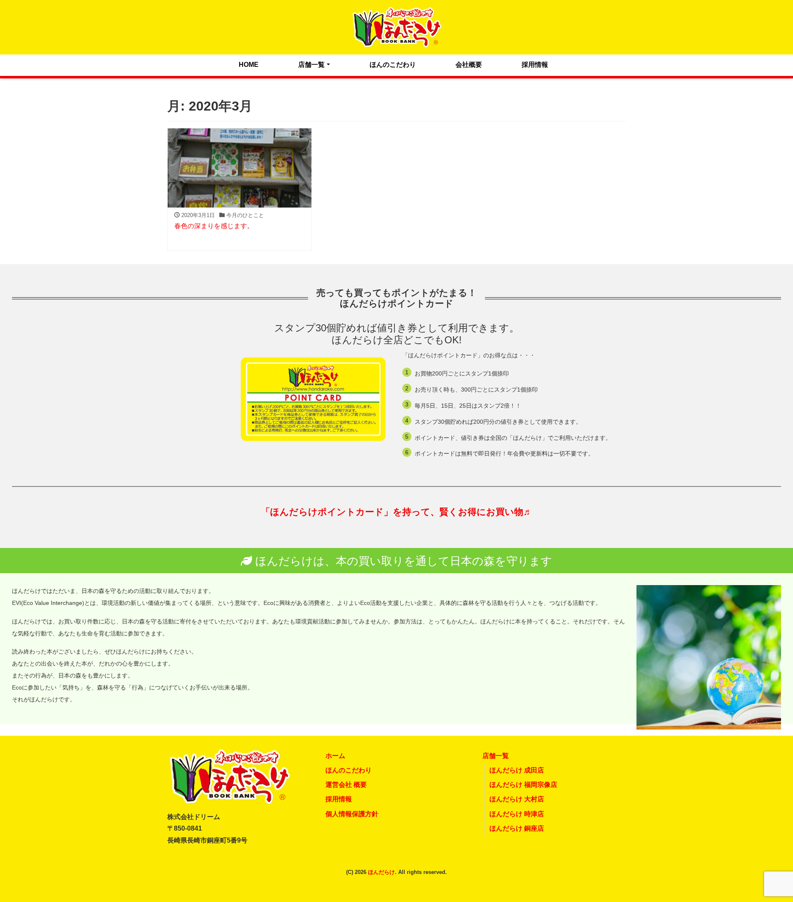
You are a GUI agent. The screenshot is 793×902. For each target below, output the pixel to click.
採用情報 (535, 64)
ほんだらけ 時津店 (516, 813)
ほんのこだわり (393, 64)
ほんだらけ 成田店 (516, 770)
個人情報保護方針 (351, 813)
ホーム (335, 755)
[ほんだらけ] (396, 26)
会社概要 (469, 64)
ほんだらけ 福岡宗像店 (523, 784)
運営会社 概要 (346, 784)
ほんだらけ (381, 872)
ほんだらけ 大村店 (516, 799)
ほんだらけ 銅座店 (516, 828)
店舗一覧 (311, 64)
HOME (249, 64)
